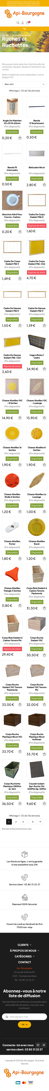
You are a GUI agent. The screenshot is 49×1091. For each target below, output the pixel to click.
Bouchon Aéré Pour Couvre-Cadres (12, 215)
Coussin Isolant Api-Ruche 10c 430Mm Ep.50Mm (36, 786)
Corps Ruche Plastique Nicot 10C (12, 735)
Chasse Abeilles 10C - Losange (37, 401)
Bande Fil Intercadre (12, 168)
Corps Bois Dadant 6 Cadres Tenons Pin (12, 639)
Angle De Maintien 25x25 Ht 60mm (12, 122)
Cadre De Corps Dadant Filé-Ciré (36, 262)
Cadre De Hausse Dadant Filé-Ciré (12, 356)
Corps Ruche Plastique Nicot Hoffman (37, 737)
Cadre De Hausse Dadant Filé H (12, 309)
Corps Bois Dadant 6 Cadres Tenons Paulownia (37, 591)
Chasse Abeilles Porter (12, 542)
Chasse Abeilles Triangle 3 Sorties (12, 589)
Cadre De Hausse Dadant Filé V (36, 309)
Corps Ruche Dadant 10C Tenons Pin (37, 687)
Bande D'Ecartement (37, 122)
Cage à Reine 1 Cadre (37, 356)
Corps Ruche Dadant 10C (36, 639)
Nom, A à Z (9, 84)
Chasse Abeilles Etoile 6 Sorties (12, 495)
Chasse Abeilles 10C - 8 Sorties (12, 401)
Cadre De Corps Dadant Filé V (12, 262)
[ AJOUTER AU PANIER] (20, 138)
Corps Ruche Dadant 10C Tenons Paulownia (12, 687)
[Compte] (22, 23)
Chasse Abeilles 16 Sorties (12, 448)
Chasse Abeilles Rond (37, 542)
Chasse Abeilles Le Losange (36, 495)
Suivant (40, 822)
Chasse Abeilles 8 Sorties (37, 448)
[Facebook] (38, 1045)
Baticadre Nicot (37, 167)
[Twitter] (44, 1045)
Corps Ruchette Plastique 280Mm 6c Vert (12, 786)
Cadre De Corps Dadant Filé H (37, 215)
